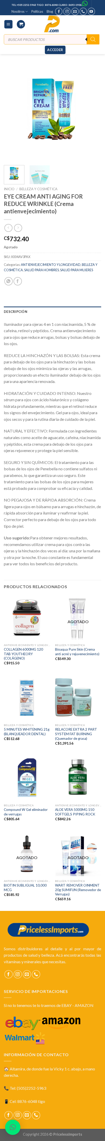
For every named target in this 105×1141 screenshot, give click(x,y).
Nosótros (17, 11)
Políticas (37, 11)
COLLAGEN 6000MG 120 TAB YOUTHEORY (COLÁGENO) (23, 653)
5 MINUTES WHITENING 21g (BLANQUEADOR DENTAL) (26, 731)
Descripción (15, 312)
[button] (12, 1127)
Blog (50, 11)
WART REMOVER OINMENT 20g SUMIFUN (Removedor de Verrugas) (78, 889)
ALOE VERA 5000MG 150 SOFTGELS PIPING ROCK (75, 812)
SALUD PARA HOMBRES (41, 270)
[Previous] (12, 112)
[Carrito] (21, 24)
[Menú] (8, 24)
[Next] (92, 112)
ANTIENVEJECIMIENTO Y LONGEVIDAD (51, 265)
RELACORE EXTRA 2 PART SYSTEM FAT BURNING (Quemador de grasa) (76, 733)
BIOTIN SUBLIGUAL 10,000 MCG (25, 887)
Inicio (9, 189)
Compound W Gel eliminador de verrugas (26, 812)
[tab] (52, 312)
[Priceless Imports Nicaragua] (52, 24)
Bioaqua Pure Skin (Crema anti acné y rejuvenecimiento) (77, 651)
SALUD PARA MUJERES (76, 270)
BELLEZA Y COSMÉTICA (38, 189)
